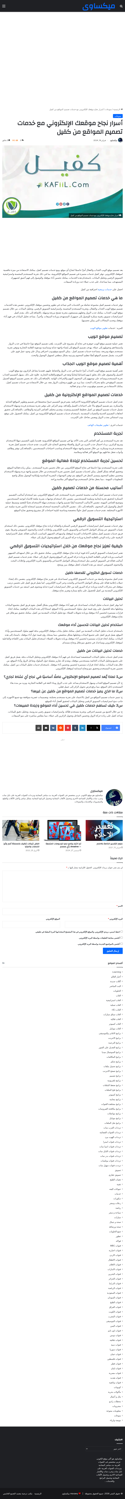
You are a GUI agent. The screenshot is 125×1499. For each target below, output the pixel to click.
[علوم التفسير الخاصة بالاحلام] (104, 830)
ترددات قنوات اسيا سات (110, 1146)
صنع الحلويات (115, 1231)
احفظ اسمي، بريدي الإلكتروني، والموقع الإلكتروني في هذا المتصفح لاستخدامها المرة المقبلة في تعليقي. (77, 932)
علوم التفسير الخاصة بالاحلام (110, 844)
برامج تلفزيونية (114, 1080)
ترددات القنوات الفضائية (110, 1132)
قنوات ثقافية (115, 1340)
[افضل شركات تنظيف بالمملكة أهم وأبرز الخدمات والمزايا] (20, 830)
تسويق (118, 1170)
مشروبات (116, 1406)
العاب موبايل (115, 1028)
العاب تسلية (115, 1005)
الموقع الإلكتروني (53, 919)
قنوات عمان (115, 1354)
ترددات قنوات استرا (112, 1142)
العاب (118, 995)
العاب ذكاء (116, 1009)
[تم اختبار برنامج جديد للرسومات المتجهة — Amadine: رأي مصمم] (62, 830)
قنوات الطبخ (115, 1302)
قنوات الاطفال (114, 1260)
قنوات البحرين (114, 1274)
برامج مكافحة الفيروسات (109, 1109)
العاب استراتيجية (113, 1000)
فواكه (118, 1241)
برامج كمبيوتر (115, 1094)
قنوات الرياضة (114, 1288)
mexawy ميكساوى (70, 1493)
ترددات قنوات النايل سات (109, 1151)
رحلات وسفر (115, 1203)
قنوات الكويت (115, 1312)
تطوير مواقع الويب (99, 328)
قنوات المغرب (114, 1316)
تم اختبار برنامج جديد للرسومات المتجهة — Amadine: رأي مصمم (63, 845)
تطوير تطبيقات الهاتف (98, 425)
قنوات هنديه (115, 1378)
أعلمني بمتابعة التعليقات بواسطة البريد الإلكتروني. (99, 938)
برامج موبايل (115, 1118)
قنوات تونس (115, 1335)
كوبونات (117, 1387)
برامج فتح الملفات (113, 1090)
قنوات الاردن (115, 1255)
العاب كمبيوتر (115, 1024)
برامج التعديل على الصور (110, 1047)
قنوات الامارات (114, 1269)
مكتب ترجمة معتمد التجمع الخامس (17, 1493)
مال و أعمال (115, 1396)
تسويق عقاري (115, 1175)
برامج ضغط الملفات (112, 1085)
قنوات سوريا (115, 1349)
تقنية (119, 1184)
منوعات (108, 109)
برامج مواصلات (114, 1113)
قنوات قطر (116, 1363)
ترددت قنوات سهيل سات (110, 1165)
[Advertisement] (62, 36)
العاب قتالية (116, 1019)
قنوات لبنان (116, 1368)
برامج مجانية (115, 1099)
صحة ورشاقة (115, 1227)
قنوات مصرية (115, 1373)
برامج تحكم (116, 1061)
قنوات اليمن (115, 1326)
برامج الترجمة (114, 1043)
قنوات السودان (114, 1297)
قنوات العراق (115, 1307)
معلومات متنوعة (113, 1411)
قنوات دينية (116, 1345)
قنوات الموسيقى (113, 1321)
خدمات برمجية (105, 289)
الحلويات (117, 991)
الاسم (119, 906)
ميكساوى (113, 140)
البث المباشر (115, 986)
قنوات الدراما (115, 1283)
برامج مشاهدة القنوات (111, 1104)
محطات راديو (115, 1401)
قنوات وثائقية (115, 1382)
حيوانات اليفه (115, 1189)
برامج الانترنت (114, 1038)
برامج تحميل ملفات (112, 1066)
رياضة (118, 1208)
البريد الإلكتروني (115, 919)
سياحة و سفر (115, 1212)
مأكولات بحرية (114, 1392)
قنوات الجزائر (115, 1278)
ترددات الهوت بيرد (113, 1137)
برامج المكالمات (114, 1057)
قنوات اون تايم (114, 1330)
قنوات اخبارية (115, 1250)
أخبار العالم (116, 976)
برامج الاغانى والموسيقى (110, 1033)
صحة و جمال (115, 1222)
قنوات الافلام (115, 1264)
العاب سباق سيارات (112, 1014)
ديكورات (117, 1198)
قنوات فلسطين (114, 1359)
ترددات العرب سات (112, 1127)
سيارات (117, 1217)
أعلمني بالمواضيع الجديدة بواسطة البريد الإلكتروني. (98, 944)
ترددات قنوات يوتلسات (111, 1160)
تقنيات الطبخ (115, 1179)
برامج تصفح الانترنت (112, 1071)
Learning (116, 972)
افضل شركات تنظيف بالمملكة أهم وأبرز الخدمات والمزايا (21, 845)
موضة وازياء (115, 1420)
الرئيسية (117, 109)
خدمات (118, 1194)
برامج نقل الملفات (112, 1123)
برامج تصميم (115, 1076)
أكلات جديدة (115, 981)
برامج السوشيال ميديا (111, 1052)
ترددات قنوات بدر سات (110, 1156)
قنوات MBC (115, 1245)
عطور (118, 1236)
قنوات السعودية (114, 1293)
